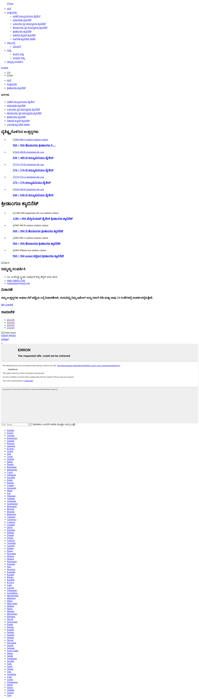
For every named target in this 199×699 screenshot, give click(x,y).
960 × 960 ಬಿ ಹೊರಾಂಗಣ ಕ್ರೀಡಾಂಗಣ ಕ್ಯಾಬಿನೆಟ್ (38, 231)
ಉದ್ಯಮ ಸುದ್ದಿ (19, 58)
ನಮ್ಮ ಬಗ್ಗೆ (11, 43)
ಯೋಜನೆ (17, 46)
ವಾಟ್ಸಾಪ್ (5, 339)
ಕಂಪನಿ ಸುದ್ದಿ (18, 54)
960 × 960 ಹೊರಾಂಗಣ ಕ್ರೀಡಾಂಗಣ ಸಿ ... (34, 145)
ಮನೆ (9, 8)
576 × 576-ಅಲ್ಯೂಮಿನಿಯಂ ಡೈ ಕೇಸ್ (32, 182)
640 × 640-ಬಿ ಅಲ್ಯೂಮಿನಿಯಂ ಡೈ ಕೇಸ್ (33, 195)
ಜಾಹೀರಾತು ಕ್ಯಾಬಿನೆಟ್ (22, 20)
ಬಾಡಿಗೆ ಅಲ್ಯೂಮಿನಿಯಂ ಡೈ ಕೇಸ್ (26, 16)
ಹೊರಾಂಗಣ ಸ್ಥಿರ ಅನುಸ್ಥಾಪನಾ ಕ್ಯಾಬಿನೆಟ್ (30, 27)
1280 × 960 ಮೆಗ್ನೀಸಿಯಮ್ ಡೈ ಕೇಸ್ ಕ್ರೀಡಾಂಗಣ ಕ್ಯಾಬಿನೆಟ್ (43, 218)
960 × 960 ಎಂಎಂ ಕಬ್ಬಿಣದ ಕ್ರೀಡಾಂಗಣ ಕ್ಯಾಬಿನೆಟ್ (38, 256)
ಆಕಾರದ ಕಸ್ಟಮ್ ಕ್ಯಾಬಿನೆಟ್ (24, 35)
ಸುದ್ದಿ (9, 50)
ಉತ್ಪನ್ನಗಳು (12, 12)
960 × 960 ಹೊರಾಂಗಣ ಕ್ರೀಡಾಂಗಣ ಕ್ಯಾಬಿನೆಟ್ (36, 243)
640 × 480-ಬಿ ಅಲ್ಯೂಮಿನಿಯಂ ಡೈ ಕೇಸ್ (33, 157)
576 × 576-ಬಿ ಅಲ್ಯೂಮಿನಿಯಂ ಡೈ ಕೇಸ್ (33, 170)
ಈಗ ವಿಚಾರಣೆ (7, 304)
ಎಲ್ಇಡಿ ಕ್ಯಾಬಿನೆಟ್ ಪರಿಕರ (24, 39)
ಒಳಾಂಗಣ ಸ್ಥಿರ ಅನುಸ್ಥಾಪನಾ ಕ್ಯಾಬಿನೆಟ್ (29, 24)
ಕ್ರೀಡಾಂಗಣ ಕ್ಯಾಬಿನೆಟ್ (22, 31)
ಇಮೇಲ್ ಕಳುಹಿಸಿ (8, 335)
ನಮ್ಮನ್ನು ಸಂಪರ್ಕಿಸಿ (15, 61)
